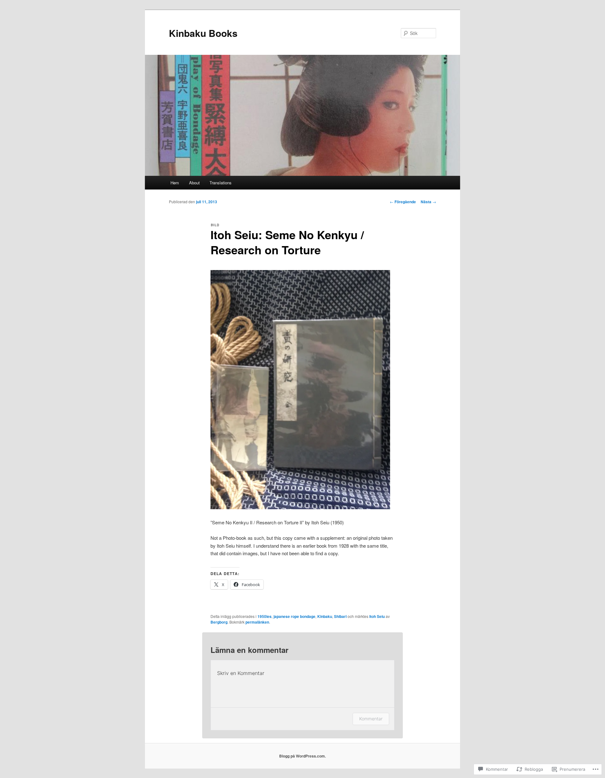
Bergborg (219, 622)
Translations (221, 183)
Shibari (340, 616)
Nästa (428, 202)
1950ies (264, 616)
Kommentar (371, 718)
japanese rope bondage (294, 616)
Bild (215, 225)
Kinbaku (324, 616)
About (194, 183)
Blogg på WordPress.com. (302, 756)
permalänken (257, 622)
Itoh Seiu (377, 616)
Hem (174, 183)
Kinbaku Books (203, 33)
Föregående (403, 202)
